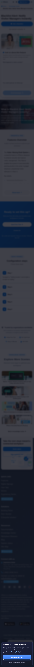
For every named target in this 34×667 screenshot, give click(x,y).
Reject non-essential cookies (17, 662)
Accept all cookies (17, 657)
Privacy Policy (15, 652)
